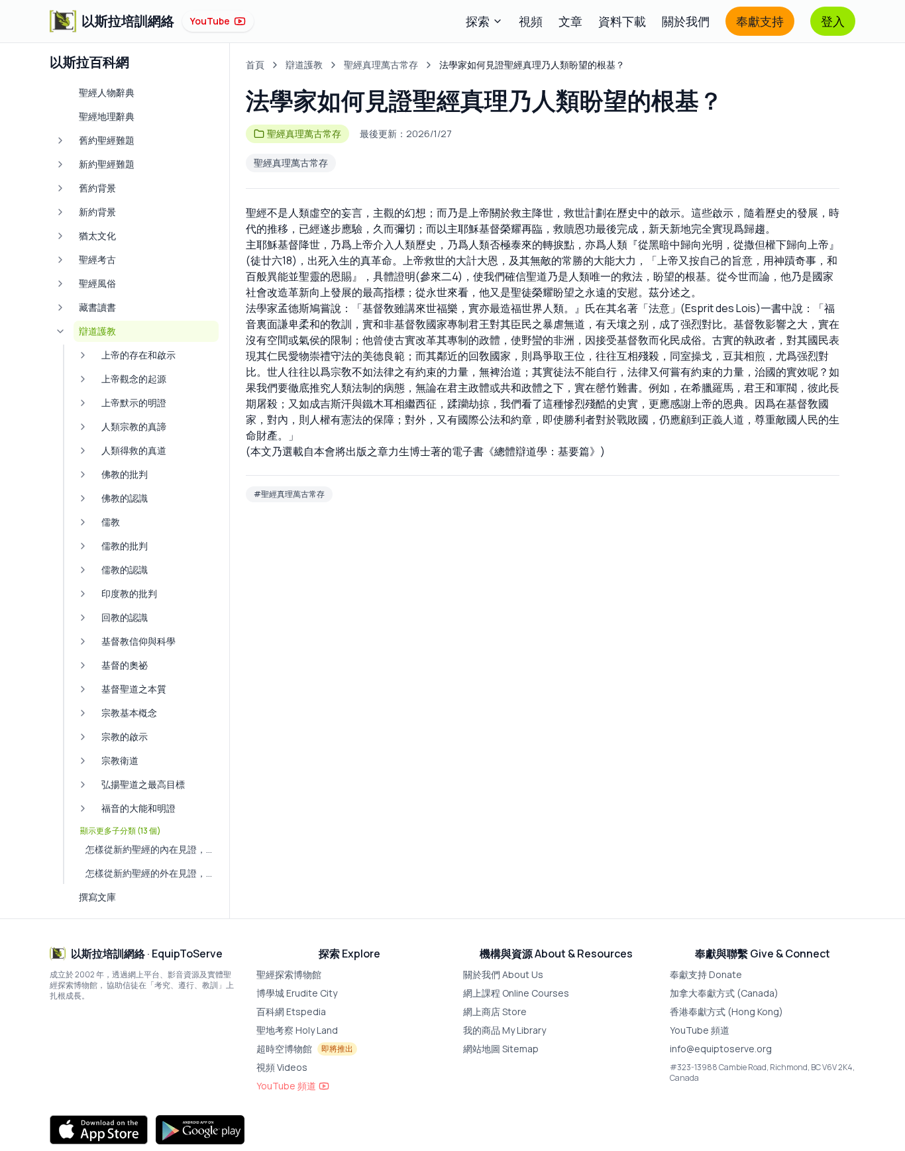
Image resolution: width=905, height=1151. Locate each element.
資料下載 (622, 21)
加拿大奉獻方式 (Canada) (724, 993)
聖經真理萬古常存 (381, 64)
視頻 (531, 21)
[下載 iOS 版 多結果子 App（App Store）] (99, 1129)
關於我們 (686, 21)
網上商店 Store (495, 1011)
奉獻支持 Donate (706, 974)
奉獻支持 (760, 21)
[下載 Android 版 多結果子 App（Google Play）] (200, 1129)
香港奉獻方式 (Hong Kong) (726, 1011)
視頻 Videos (281, 1067)
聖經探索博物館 (288, 974)
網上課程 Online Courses (516, 993)
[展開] (60, 140)
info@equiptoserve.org (721, 1048)
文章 (570, 21)
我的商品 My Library (504, 1030)
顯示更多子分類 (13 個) (120, 831)
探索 (478, 21)
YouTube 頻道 (286, 1085)
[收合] (60, 331)
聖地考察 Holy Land (297, 1030)
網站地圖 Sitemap (501, 1048)
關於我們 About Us (503, 974)
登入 (833, 21)
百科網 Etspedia (291, 1011)
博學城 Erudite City (296, 993)
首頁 (255, 64)
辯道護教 (304, 64)
